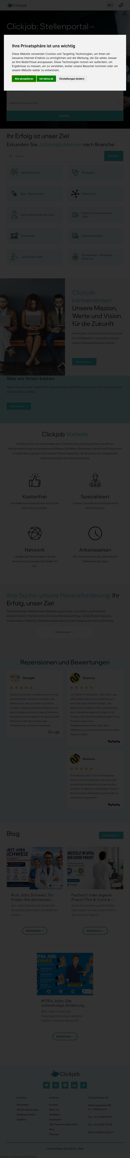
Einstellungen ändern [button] (71, 78)
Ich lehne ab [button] (46, 78)
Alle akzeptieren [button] (24, 78)
